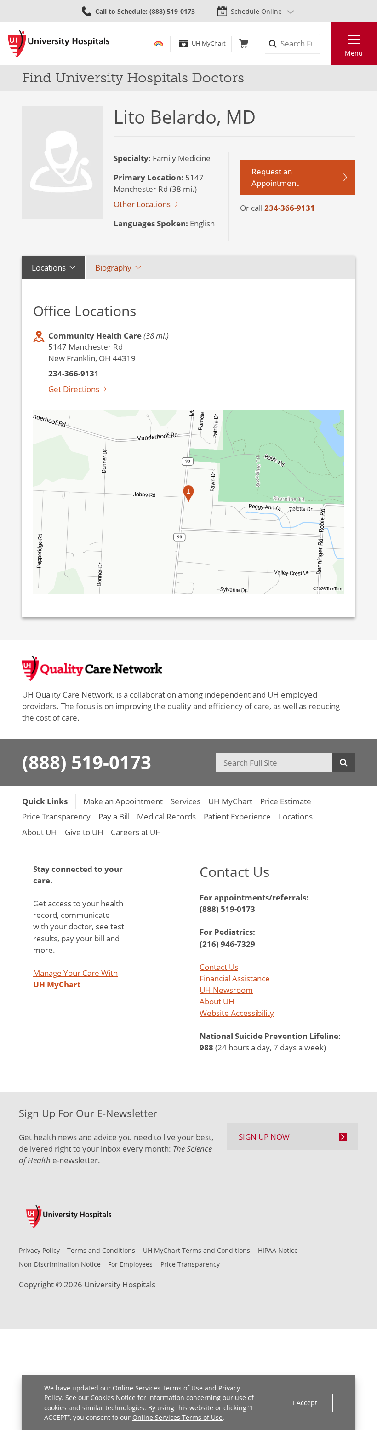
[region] (188, 502)
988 (206, 1047)
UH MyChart (208, 43)
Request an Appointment (275, 177)
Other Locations (142, 204)
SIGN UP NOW (264, 1136)
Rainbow (158, 43)
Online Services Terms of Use (158, 1388)
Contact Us (219, 967)
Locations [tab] (49, 267)
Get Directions (73, 389)
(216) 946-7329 (227, 944)
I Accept (305, 1402)
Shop (243, 43)
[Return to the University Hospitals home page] (58, 44)
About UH (217, 1001)
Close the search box (325, 44)
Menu (354, 53)
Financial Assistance (235, 978)
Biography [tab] (113, 267)
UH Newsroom (226, 990)
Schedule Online (256, 11)
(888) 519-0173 (86, 762)
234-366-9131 (289, 207)
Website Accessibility (237, 1013)
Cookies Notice (113, 1397)
